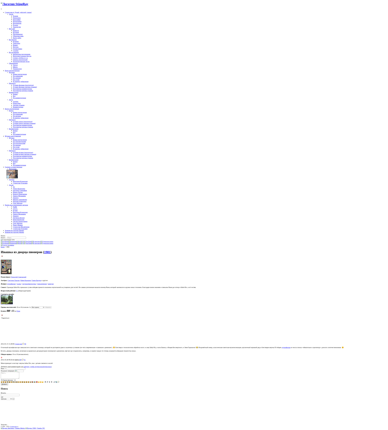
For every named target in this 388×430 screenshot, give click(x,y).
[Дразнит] (5, 382)
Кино (3, 247)
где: (2, 397)
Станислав (18, 344)
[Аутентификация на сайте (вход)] (7, 245)
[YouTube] (27, 241)
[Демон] (37, 382)
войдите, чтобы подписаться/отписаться (37, 367)
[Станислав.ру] (14, 4)
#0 (25, 344)
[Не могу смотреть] (42, 382)
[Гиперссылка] (56, 382)
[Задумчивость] (39, 382)
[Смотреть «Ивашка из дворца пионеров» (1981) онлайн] (7, 304)
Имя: (2, 368)
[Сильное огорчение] (13, 382)
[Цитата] (58, 382)
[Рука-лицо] (40, 382)
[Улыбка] (1, 382)
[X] (22, 241)
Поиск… (4, 238)
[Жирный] (45, 382)
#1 (25, 360)
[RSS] (19, 241)
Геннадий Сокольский (18, 277)
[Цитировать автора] (23, 344)
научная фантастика (29, 284)
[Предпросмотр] (1, 380)
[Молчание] (21, 382)
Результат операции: (8, 371)
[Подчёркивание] (49, 382)
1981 (47, 252)
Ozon (18, 311)
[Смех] (9, 382)
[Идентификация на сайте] (5, 368)
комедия (51, 284)
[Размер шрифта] (54, 382)
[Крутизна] (22, 382)
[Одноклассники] (47, 241)
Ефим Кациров (25, 280)
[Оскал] (7, 382)
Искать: (3, 393)
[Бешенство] (26, 382)
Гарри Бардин (36, 280)
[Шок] (15, 382)
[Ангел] (34, 382)
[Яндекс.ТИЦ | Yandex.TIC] (35, 428)
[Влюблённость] (32, 382)
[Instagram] (13, 241)
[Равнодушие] (19, 382)
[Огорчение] (11, 382)
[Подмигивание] (3, 382)
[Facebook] (5, 241)
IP (20, 360)
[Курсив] (47, 382)
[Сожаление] (30, 382)
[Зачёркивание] (51, 382)
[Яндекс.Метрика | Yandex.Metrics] (13, 428)
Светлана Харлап (14, 280)
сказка (19, 284)
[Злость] (24, 382)
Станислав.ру (14, 426)
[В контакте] (36, 241)
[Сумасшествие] (17, 382)
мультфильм (11, 284)
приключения (42, 284)
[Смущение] (28, 382)
